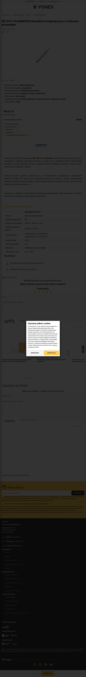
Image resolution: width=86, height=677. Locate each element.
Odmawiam (35, 353)
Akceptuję (51, 353)
